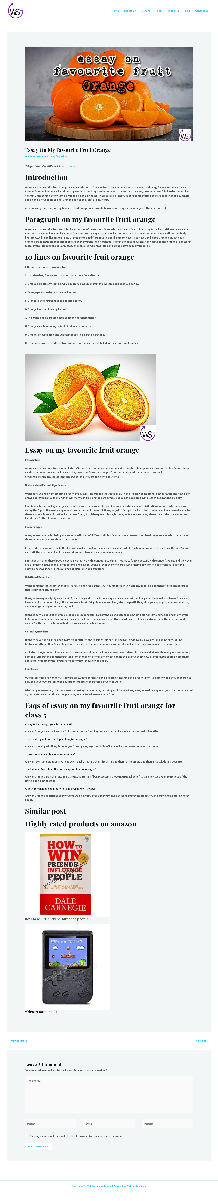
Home (115, 10)
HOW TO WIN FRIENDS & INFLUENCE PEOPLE (57, 919)
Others (146, 10)
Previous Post (17, 1040)
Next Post (203, 1040)
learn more (68, 166)
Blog (187, 10)
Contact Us (201, 10)
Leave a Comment (35, 156)
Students (173, 10)
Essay (51, 156)
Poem (158, 10)
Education (130, 10)
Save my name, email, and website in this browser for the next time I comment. (76, 1136)
